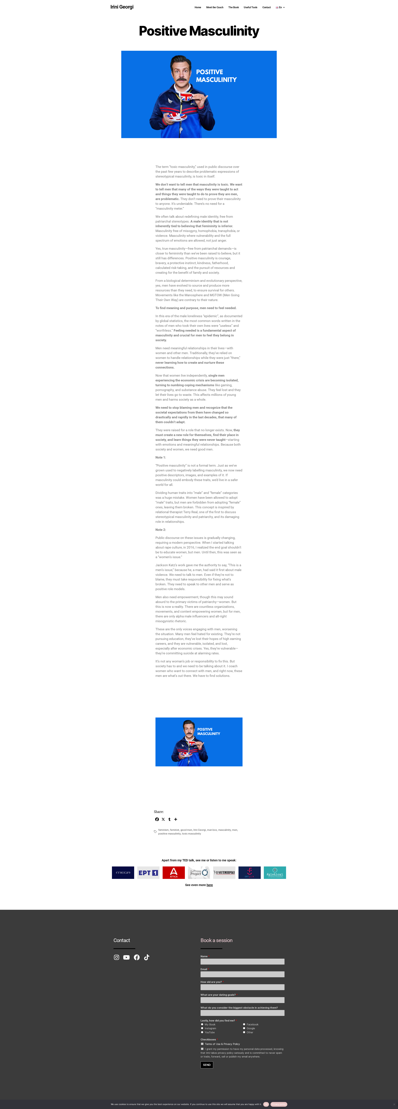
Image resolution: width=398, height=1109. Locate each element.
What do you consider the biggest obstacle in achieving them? (239, 1007)
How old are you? (212, 981)
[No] (394, 1104)
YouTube (210, 1032)
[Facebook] (136, 957)
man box (212, 829)
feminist (174, 829)
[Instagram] (116, 957)
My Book (210, 1024)
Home (198, 7)
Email (205, 969)
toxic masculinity (191, 833)
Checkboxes (209, 1039)
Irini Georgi (199, 829)
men (234, 829)
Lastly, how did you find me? (219, 1020)
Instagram (210, 1028)
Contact (266, 7)
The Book (233, 7)
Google (251, 1028)
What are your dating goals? (219, 994)
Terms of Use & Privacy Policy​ (222, 1044)
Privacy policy (279, 1104)
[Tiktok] (147, 957)
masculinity (224, 829)
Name (205, 956)
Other (250, 1032)
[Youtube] (127, 957)
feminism (163, 829)
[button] (280, 7)
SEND (207, 1064)
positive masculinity (169, 833)
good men (186, 829)
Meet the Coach (214, 7)
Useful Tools (250, 7)
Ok (266, 1104)
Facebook (253, 1024)
